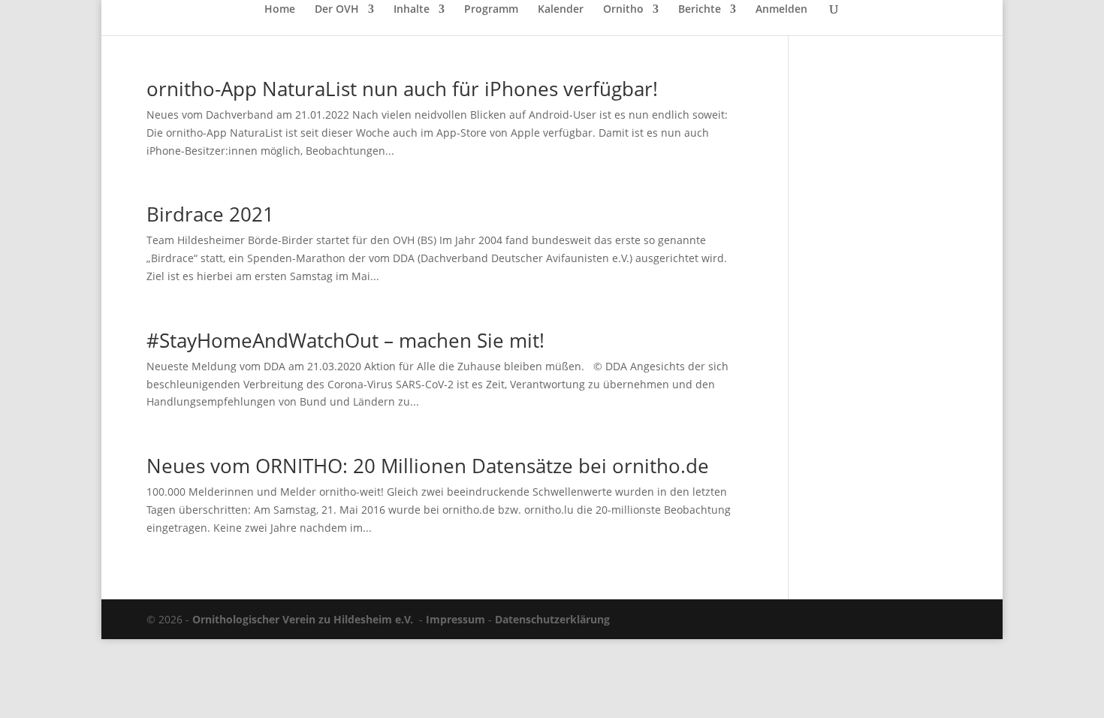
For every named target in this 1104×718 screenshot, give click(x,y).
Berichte (699, 10)
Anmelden (781, 10)
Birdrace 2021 (210, 214)
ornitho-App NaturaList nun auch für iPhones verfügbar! (402, 88)
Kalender (561, 10)
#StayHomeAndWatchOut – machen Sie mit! (345, 340)
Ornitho (623, 10)
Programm (491, 10)
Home (279, 10)
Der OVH (337, 10)
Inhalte (412, 10)
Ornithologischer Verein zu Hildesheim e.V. (302, 619)
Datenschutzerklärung (552, 619)
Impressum (455, 619)
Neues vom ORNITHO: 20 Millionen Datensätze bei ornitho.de (427, 465)
